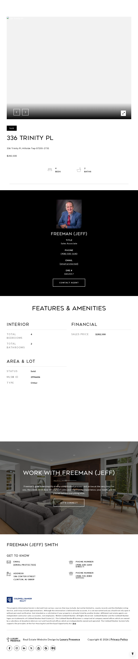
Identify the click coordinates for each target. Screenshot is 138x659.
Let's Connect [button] (69, 503)
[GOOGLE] (46, 648)
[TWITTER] (31, 648)
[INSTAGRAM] (16, 648)
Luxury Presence (70, 639)
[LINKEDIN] (24, 648)
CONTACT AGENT (69, 282)
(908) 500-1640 (69, 253)
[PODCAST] (53, 648)
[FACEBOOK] (9, 648)
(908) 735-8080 (84, 576)
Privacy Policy (119, 639)
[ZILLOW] (38, 648)
